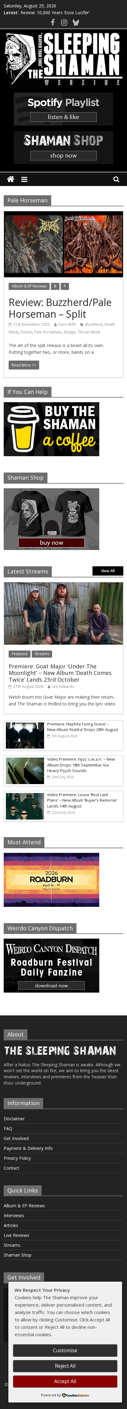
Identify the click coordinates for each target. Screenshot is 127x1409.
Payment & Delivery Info (28, 1148)
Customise (65, 1350)
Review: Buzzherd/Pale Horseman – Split (60, 307)
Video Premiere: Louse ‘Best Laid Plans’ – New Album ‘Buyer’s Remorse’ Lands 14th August (82, 800)
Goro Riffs (67, 324)
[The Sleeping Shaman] (11, 179)
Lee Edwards (63, 686)
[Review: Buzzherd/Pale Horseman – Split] (63, 215)
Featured (19, 653)
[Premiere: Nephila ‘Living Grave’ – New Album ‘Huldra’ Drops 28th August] (24, 724)
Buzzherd (93, 324)
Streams (42, 653)
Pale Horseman (47, 332)
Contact (11, 1168)
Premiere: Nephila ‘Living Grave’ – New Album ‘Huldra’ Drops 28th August (82, 726)
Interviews (14, 1215)
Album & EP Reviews (29, 286)
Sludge (69, 332)
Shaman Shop (17, 1255)
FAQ (8, 1128)
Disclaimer (14, 1119)
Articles (11, 1225)
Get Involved (16, 1138)
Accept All (65, 1381)
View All (108, 570)
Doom (26, 332)
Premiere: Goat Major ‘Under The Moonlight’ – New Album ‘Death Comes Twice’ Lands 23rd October (60, 673)
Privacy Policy (17, 1158)
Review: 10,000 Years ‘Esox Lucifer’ (54, 12)
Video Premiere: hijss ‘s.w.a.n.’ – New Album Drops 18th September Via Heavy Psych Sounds (81, 764)
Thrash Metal (89, 332)
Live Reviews (16, 1235)
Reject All (65, 1365)
